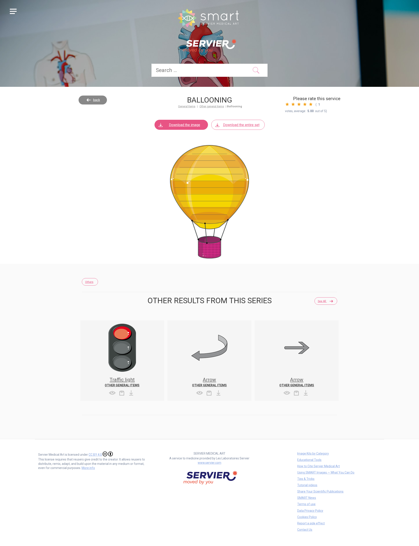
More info (88, 468)
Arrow (209, 379)
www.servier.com (209, 462)
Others (89, 282)
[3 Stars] (299, 104)
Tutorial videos (307, 485)
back (96, 100)
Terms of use (306, 504)
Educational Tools (309, 460)
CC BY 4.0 (95, 454)
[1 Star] (287, 104)
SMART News (306, 498)
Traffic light (122, 379)
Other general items (211, 106)
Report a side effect (311, 523)
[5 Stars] (311, 104)
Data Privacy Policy (310, 510)
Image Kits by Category (313, 453)
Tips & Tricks (305, 479)
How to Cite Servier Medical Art (318, 466)
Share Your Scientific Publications (320, 491)
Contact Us (304, 529)
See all (322, 301)
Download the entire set (241, 125)
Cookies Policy (307, 517)
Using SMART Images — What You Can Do (325, 472)
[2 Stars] (293, 104)
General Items (186, 106)
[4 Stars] (305, 104)
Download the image (184, 125)
